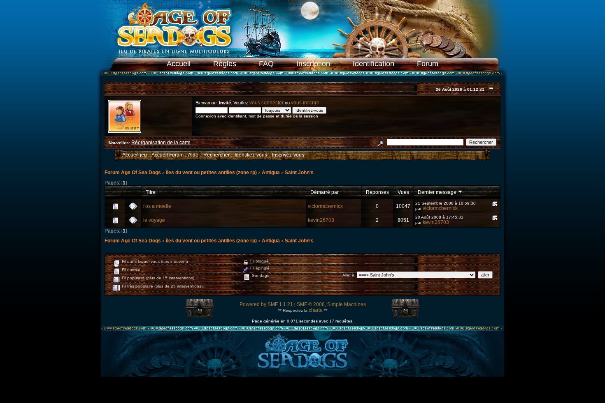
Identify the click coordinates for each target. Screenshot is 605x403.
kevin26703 (321, 220)
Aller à (348, 275)
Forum (427, 64)
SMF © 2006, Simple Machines (331, 304)
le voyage (154, 220)
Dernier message (438, 192)
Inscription (313, 64)
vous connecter (266, 103)
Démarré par (324, 192)
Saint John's (299, 172)
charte (316, 310)
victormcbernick (325, 206)
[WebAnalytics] (302, 391)
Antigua (271, 172)
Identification (373, 64)
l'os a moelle (157, 206)
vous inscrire (305, 103)
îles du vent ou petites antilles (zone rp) (211, 172)
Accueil (179, 64)
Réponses (377, 192)
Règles (224, 64)
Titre (151, 192)
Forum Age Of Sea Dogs (133, 172)
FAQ (266, 64)
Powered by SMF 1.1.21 (266, 304)
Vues (403, 192)
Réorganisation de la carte (161, 142)
